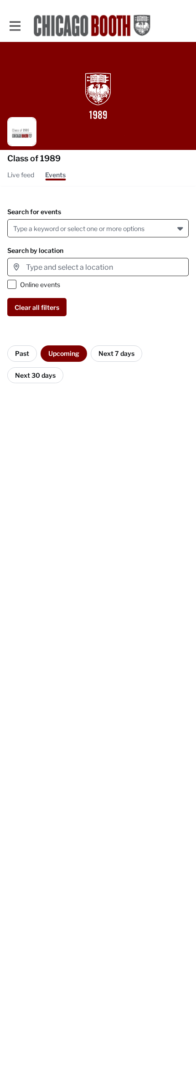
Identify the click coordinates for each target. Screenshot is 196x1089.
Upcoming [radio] (63, 353)
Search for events (34, 212)
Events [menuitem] (55, 175)
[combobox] (14, 228)
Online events (40, 284)
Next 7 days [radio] (116, 353)
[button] (181, 228)
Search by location (35, 250)
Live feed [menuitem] (20, 175)
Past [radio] (22, 353)
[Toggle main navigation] (14, 25)
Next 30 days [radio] (35, 375)
